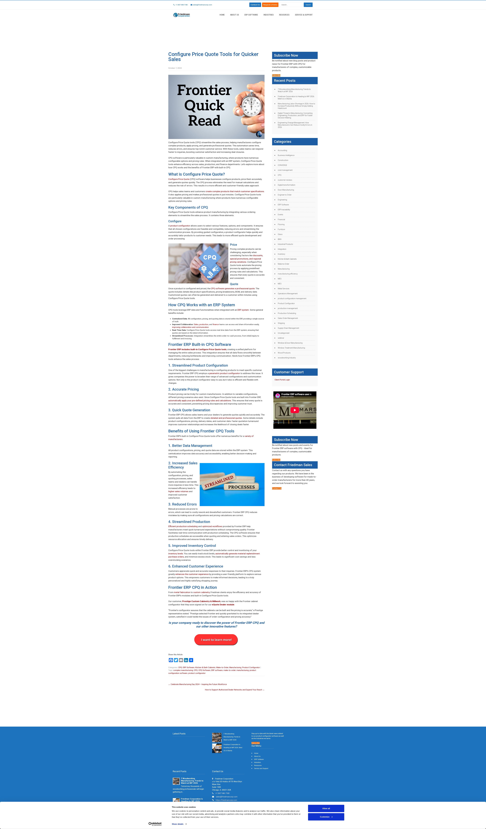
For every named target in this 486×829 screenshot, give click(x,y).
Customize (324, 817)
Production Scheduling (287, 313)
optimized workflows (212, 526)
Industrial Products (285, 244)
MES (279, 279)
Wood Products (284, 353)
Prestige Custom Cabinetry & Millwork (201, 601)
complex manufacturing (183, 670)
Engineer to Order (284, 195)
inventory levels (175, 553)
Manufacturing (235, 667)
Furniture (281, 229)
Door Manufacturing (286, 190)
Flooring (281, 224)
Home (222, 15)
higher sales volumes (178, 491)
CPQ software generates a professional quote (233, 288)
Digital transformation (286, 185)
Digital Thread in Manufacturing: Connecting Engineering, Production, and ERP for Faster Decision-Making (295, 115)
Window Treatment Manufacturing (291, 348)
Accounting (282, 150)
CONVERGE (282, 165)
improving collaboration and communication (190, 327)
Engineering (282, 200)
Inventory (281, 254)
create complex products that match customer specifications (235, 191)
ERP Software (251, 15)
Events (280, 215)
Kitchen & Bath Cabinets (205, 667)
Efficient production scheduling (183, 526)
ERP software (217, 670)
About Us (234, 15)
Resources (284, 15)
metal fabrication (182, 592)
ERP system (243, 310)
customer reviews (285, 180)
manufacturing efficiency (288, 274)
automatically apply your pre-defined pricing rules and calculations (199, 400)
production (203, 324)
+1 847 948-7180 (222, 793)
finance (216, 324)
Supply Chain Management (288, 328)
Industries (269, 15)
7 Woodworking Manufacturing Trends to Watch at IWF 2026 (294, 90)
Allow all (326, 808)
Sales (196, 324)
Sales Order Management (288, 318)
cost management (285, 170)
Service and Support (261, 768)
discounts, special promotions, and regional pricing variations (246, 258)
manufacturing (243, 670)
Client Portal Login (282, 380)
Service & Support (304, 15)
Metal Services (283, 289)
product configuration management (292, 298)
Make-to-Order (222, 667)
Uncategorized (283, 333)
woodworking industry (287, 358)
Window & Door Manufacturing (290, 343)
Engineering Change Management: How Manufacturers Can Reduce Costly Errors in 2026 (295, 125)
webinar (281, 338)
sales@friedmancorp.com (226, 797)
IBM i (280, 239)
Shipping (281, 323)
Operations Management (288, 294)
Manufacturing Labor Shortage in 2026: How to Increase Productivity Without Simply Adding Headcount (296, 106)
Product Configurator (251, 667)
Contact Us (255, 5)
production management (288, 308)
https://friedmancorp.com (226, 800)
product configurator (180, 225)
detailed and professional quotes (226, 418)
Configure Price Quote (178, 179)
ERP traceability (284, 210)
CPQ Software (204, 670)
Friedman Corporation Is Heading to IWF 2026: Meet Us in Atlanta (296, 97)
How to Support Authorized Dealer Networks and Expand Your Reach (235, 690)
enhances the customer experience (192, 574)
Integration (282, 249)
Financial (281, 219)
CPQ (180, 667)
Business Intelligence (286, 155)
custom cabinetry (201, 592)
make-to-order (230, 670)
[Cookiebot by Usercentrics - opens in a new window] (155, 824)
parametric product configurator (224, 373)
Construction (283, 160)
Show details (177, 824)
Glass (280, 234)
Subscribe (276, 75)
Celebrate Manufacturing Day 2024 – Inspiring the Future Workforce (197, 684)
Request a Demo (270, 5)
